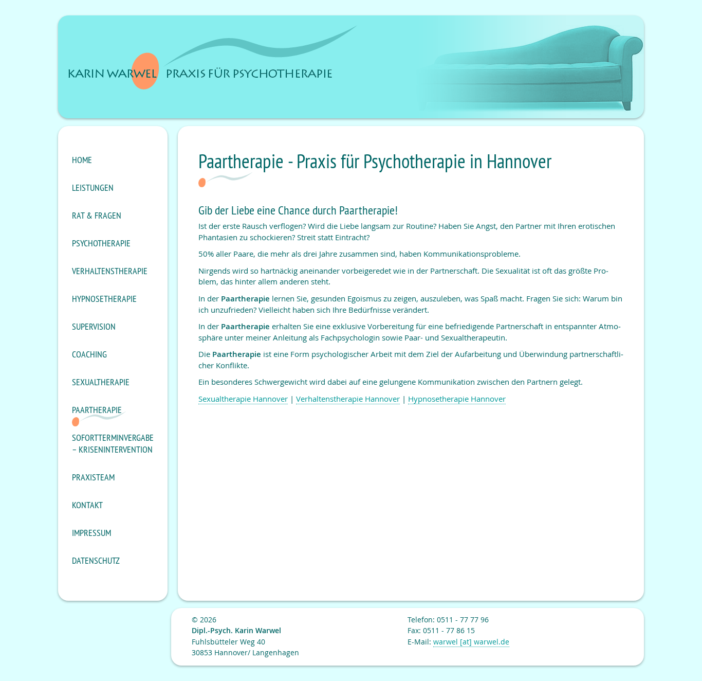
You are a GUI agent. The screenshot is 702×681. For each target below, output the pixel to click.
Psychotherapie (101, 243)
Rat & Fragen (96, 215)
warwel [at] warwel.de (471, 642)
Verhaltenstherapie (109, 271)
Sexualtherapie (101, 382)
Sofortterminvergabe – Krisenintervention (113, 443)
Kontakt (87, 505)
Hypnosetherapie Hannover (457, 398)
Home (82, 160)
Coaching (89, 354)
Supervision (94, 326)
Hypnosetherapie (104, 298)
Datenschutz (96, 560)
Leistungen (93, 187)
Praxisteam (93, 477)
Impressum (91, 533)
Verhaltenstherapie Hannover (348, 398)
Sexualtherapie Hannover (243, 398)
